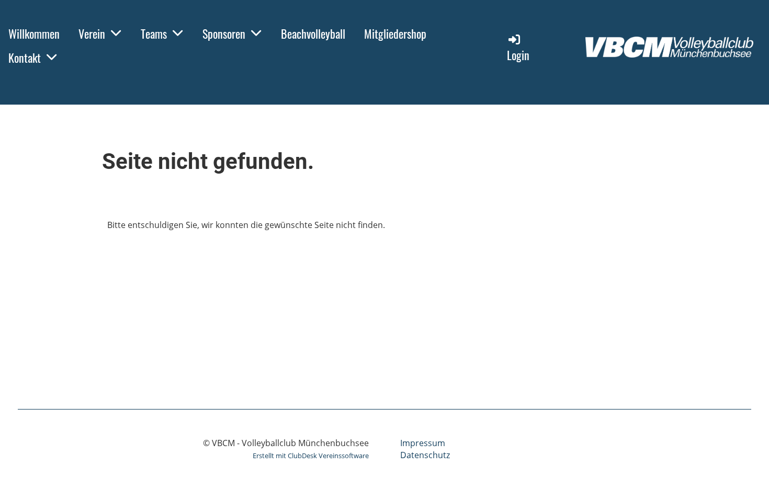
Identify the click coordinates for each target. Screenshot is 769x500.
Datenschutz (425, 455)
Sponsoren (223, 33)
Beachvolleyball (313, 33)
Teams (154, 33)
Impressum (422, 443)
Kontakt (24, 57)
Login (518, 55)
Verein (91, 33)
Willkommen (34, 33)
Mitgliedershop (395, 33)
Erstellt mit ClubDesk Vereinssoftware (311, 455)
